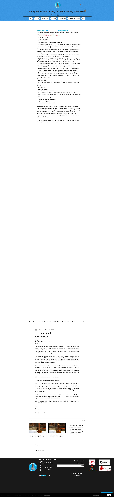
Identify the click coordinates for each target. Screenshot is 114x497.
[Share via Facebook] (35, 412)
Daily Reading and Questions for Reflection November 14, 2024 (76, 426)
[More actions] (78, 330)
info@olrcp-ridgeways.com (48, 465)
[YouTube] (49, 475)
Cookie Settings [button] (96, 495)
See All (83, 420)
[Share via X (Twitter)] (38, 412)
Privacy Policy (47, 495)
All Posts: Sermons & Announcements (38, 321)
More (73, 321)
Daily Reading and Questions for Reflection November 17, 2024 (57, 436)
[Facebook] (47, 475)
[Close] (112, 495)
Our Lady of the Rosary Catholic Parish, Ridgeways (57, 11)
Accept (109, 495)
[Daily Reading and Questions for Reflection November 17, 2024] (57, 428)
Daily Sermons (65, 321)
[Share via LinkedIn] (41, 412)
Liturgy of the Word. (55, 321)
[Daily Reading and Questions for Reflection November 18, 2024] (37, 428)
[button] (85, 10)
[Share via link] (44, 412)
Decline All (103, 495)
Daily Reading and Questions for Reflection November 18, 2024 (38, 436)
